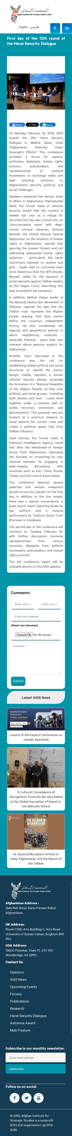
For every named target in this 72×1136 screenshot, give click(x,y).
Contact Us (14, 962)
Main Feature (20, 1030)
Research (17, 1008)
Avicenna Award (22, 1022)
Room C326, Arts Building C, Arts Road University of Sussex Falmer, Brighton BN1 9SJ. (35, 934)
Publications (19, 1001)
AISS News (18, 979)
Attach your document (24, 625)
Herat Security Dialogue (28, 1015)
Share (18, 124)
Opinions (17, 972)
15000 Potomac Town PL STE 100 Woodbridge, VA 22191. (29, 952)
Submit (18, 680)
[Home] (31, 14)
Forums (16, 993)
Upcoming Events (23, 986)
